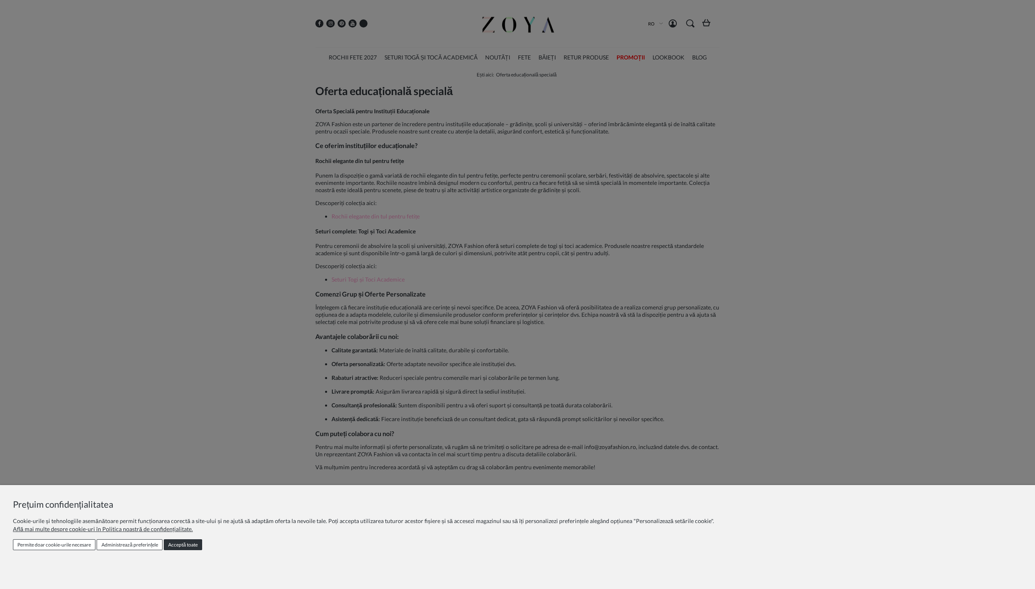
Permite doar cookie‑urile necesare (54, 545)
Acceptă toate (183, 545)
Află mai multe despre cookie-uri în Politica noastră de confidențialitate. (103, 528)
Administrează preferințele (129, 545)
